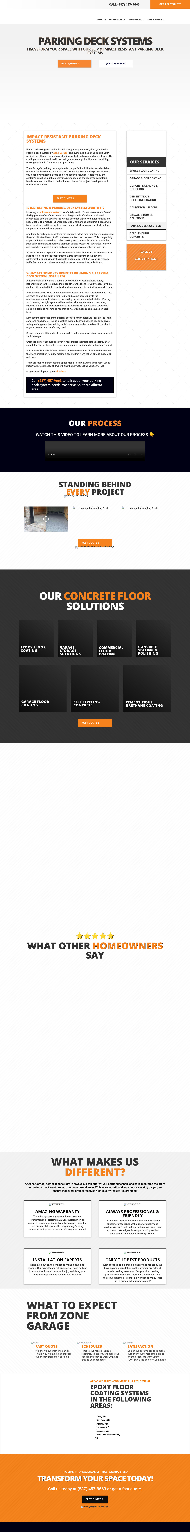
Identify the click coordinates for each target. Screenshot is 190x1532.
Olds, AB (101, 1416)
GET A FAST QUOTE (170, 4)
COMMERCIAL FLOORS (144, 207)
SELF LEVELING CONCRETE (87, 703)
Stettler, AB (103, 1430)
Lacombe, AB (103, 1427)
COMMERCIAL (135, 19)
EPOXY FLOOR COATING (144, 170)
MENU (100, 19)
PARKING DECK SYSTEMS (145, 225)
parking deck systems (50, 212)
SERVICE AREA (154, 19)
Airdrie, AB (102, 1423)
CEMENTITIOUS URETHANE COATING (144, 704)
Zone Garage (60, 152)
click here (61, 371)
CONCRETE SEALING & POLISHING (148, 650)
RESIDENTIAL (115, 19)
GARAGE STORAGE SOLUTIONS (70, 650)
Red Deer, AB (103, 1420)
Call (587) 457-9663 (124, 4)
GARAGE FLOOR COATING (145, 178)
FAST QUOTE (69, 63)
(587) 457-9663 (116, 63)
